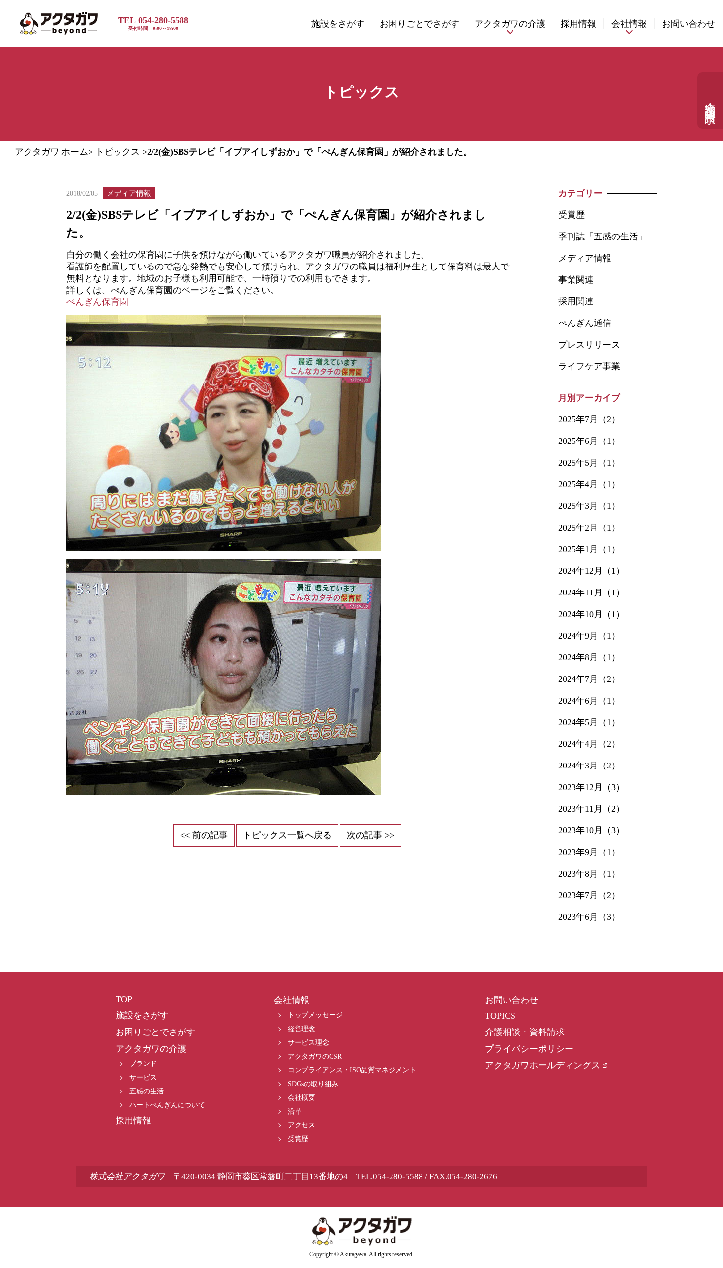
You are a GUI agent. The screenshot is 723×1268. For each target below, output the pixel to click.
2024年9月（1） (589, 636)
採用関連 (576, 301)
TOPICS (500, 1016)
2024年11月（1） (591, 592)
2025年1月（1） (589, 549)
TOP (124, 999)
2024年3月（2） (589, 765)
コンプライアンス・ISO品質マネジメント (352, 1070)
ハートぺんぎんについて (167, 1105)
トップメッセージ (315, 1015)
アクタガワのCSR (315, 1056)
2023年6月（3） (589, 917)
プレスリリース (589, 345)
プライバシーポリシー (529, 1049)
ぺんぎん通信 (584, 323)
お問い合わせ (688, 24)
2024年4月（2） (589, 744)
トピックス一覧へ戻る (287, 835)
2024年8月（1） (589, 657)
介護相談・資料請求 (710, 100)
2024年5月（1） (589, 722)
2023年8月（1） (589, 874)
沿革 (294, 1111)
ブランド (143, 1063)
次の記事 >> (370, 835)
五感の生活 (146, 1091)
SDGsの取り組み (313, 1084)
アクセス (301, 1125)
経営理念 (301, 1028)
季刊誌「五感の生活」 (602, 236)
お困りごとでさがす (419, 24)
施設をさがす (337, 24)
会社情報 (629, 24)
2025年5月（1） (589, 463)
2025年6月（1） (589, 441)
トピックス (117, 152)
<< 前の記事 (204, 835)
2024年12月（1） (591, 571)
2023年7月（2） (589, 895)
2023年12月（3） (591, 787)
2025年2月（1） (589, 527)
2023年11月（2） (591, 809)
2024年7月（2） (589, 679)
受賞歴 (571, 215)
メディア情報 (584, 258)
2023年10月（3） (591, 830)
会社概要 (301, 1097)
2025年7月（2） (589, 419)
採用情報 (578, 24)
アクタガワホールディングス (542, 1065)
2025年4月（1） (589, 484)
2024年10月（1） (591, 614)
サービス (143, 1077)
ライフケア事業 (589, 366)
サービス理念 (308, 1042)
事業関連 (576, 280)
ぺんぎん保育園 (97, 302)
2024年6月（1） (589, 701)
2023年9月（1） (589, 852)
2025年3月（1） (589, 506)
